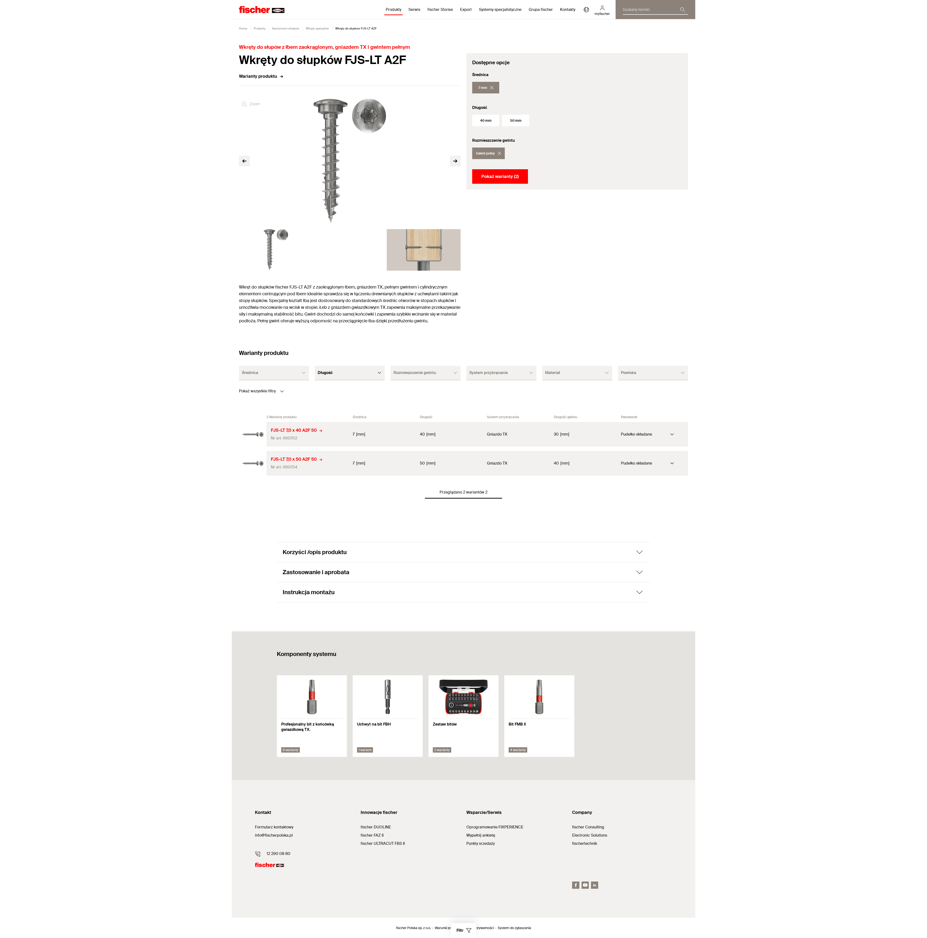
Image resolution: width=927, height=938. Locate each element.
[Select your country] (586, 9)
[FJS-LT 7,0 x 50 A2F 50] (253, 463)
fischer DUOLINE (376, 827)
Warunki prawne (447, 928)
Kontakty (567, 9)
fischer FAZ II (372, 835)
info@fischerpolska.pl (274, 835)
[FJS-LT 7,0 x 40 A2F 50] (253, 434)
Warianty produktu (258, 76)
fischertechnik (584, 843)
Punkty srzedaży (480, 843)
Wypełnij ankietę (480, 835)
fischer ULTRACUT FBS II (383, 843)
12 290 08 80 (278, 853)
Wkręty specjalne (317, 28)
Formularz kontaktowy (274, 827)
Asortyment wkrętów (285, 28)
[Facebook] (575, 885)
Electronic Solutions (589, 835)
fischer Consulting (588, 827)
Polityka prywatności (478, 928)
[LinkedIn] (594, 885)
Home (243, 28)
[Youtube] (585, 885)
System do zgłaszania (514, 928)
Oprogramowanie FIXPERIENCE (494, 827)
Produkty (260, 28)
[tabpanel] (276, 250)
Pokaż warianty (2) (500, 176)
